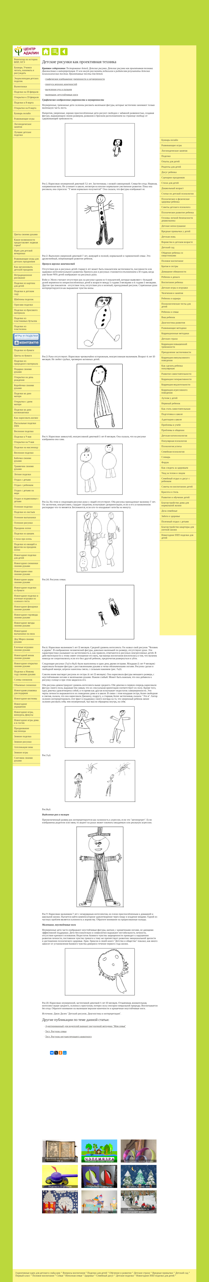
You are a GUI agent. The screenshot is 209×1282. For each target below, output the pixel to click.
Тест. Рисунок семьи (56, 1031)
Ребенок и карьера (171, 298)
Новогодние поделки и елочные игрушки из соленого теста (26, 598)
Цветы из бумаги (23, 355)
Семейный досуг (105, 1275)
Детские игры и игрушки (174, 287)
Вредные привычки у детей (175, 231)
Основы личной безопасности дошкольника (177, 219)
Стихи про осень (23, 539)
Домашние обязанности (173, 271)
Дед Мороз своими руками (24, 640)
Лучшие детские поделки (22, 133)
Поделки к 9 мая (22, 436)
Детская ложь (168, 236)
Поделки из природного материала (26, 362)
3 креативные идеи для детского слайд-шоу (37, 1273)
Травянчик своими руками (24, 467)
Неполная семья (73, 1275)
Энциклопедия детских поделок (26, 80)
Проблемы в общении (172, 430)
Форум (165, 462)
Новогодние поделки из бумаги (25, 589)
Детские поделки (125, 1275)
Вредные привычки (162, 1273)
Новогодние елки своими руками (23, 573)
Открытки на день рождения (23, 378)
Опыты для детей (170, 161)
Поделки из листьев (24, 512)
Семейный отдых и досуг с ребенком (175, 480)
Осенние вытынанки (25, 517)
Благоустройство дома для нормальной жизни (175, 504)
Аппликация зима (23, 747)
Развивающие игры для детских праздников (26, 260)
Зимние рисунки (23, 741)
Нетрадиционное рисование (23, 276)
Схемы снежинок (23, 679)
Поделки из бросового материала (25, 311)
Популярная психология (174, 441)
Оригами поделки (23, 304)
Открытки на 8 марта (25, 108)
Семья (60, 1275)
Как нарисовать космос (26, 418)
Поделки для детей (97, 1273)
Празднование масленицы (21, 729)
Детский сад (167, 247)
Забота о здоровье (170, 516)
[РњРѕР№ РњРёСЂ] (65, 1053)
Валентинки (20, 86)
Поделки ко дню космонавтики (22, 411)
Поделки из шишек (24, 533)
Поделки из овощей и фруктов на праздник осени (25, 547)
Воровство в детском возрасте (177, 242)
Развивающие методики (174, 328)
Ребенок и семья (169, 312)
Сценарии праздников (173, 177)
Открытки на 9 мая (24, 442)
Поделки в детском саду (24, 292)
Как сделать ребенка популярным (172, 367)
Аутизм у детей (169, 398)
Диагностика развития (173, 322)
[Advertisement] (104, 22)
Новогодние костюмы (25, 698)
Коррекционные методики (175, 333)
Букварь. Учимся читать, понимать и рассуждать (24, 70)
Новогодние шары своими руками (23, 581)
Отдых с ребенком (23, 485)
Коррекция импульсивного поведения (175, 359)
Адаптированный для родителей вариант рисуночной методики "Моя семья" (85, 1026)
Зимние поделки (22, 736)
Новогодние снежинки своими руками (26, 564)
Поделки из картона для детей (24, 284)
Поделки (166, 156)
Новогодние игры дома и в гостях (26, 721)
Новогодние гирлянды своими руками (26, 616)
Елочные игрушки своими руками (23, 648)
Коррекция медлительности (175, 384)
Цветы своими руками (26, 234)
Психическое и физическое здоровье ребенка (175, 200)
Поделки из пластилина (20, 328)
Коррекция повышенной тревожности (174, 345)
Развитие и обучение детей (175, 497)
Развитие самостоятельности (176, 374)
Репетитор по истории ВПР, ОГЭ (25, 61)
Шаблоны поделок (24, 299)
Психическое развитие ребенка (177, 212)
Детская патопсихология (174, 435)
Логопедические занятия (22, 125)
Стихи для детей (170, 183)
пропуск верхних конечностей (61, 84)
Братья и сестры (169, 266)
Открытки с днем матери (23, 403)
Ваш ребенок (168, 317)
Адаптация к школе (171, 419)
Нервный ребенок (170, 403)
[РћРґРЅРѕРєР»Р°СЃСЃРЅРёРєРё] (60, 1053)
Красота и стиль (169, 492)
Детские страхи (169, 338)
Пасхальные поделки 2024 (25, 424)
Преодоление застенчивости (176, 352)
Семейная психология (172, 451)
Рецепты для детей (171, 166)
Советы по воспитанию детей (177, 486)
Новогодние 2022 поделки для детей (177, 536)
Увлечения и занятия (172, 293)
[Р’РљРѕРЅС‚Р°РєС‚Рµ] (52, 1053)
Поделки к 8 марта (24, 102)
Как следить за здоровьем (174, 467)
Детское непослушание (173, 226)
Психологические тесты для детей (176, 305)
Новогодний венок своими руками (24, 657)
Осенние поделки (23, 506)
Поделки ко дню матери (22, 395)
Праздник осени (22, 528)
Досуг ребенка (169, 172)
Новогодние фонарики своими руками (26, 608)
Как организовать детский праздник (23, 268)
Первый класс (22, 1275)
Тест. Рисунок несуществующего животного (68, 1036)
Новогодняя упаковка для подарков (25, 692)
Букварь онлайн (22, 113)
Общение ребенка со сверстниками (172, 254)
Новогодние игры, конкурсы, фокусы (23, 713)
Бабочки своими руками (22, 459)
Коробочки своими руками (24, 387)
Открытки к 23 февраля (26, 97)
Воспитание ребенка (172, 282)
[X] (56, 1053)
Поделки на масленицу (26, 447)
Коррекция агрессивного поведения (174, 391)
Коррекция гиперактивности (176, 379)
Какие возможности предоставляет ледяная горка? (26, 242)
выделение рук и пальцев (58, 89)
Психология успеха (171, 446)
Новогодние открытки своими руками (26, 665)
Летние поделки (22, 474)
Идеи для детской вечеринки (23, 252)
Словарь (165, 457)
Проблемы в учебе (171, 425)
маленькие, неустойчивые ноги (61, 94)
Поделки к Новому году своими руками (24, 673)
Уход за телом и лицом (173, 473)
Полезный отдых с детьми (175, 521)
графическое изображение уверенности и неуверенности (75, 79)
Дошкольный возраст (172, 188)
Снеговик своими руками (23, 759)
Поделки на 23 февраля (26, 92)
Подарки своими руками (23, 370)
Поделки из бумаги (24, 350)
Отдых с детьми (22, 479)
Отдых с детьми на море (24, 492)
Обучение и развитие (120, 1273)
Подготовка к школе (172, 414)
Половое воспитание (172, 261)
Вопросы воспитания (74, 1273)
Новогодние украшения (20, 705)
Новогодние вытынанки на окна (24, 632)
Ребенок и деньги (170, 277)
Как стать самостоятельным (175, 408)
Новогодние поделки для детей (25, 556)
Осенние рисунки (23, 522)
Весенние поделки (24, 431)
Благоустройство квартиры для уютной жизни (177, 528)
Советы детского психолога (175, 207)
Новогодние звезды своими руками (24, 624)
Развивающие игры (24, 118)
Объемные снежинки (25, 685)
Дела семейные (169, 511)
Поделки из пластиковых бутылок (25, 319)
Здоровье (89, 1275)
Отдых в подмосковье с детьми (26, 500)
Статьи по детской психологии (177, 193)
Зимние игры (21, 752)
